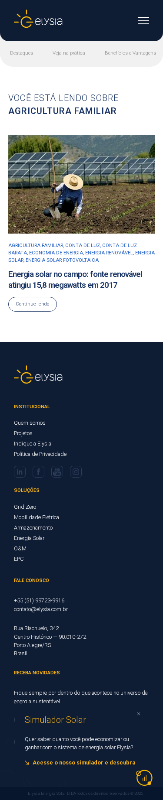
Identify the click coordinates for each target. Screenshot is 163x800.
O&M (20, 548)
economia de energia (56, 253)
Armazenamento (33, 527)
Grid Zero (25, 507)
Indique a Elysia (32, 443)
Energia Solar (29, 538)
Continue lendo (32, 304)
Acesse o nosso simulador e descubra (84, 762)
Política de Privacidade (40, 454)
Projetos (23, 433)
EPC (19, 559)
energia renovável (109, 253)
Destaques (21, 53)
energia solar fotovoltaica (62, 260)
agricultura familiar (35, 245)
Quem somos (30, 423)
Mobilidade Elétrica (36, 517)
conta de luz (82, 245)
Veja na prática (69, 53)
